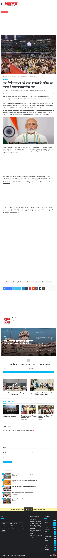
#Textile (3, 523)
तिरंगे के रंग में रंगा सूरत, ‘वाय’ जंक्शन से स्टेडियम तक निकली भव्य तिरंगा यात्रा (10, 415)
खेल (45, 538)
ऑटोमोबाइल (47, 549)
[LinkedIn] (23, 288)
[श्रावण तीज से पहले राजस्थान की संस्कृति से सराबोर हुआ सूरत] (7, 476)
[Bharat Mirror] (11, 4)
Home (5, 76)
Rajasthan (4, 528)
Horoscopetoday (18, 525)
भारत (8, 76)
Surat (49, 282)
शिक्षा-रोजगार (47, 529)
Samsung (9, 528)
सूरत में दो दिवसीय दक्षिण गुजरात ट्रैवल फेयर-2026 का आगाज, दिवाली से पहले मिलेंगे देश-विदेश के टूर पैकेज (28, 416)
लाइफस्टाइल (47, 543)
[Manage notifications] (54, 555)
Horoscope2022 (10, 525)
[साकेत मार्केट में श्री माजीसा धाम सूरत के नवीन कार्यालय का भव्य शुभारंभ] (7, 488)
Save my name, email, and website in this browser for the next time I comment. (21, 458)
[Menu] (1, 4)
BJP (7, 523)
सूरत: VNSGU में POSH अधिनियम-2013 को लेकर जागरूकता (23, 499)
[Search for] (55, 4)
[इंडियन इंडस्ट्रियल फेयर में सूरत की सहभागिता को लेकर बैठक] (7, 494)
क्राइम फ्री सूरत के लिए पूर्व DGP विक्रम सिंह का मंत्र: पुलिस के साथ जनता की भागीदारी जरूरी (45, 416)
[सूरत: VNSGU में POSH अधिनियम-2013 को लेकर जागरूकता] (7, 501)
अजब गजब (46, 547)
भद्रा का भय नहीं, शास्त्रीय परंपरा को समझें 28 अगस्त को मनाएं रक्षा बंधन (24, 480)
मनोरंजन (46, 540)
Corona (15, 523)
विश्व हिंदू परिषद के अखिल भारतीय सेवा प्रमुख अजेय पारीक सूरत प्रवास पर (35, 518)
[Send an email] (10, 93)
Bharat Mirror (7, 93)
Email (4, 452)
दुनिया (46, 545)
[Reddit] (33, 288)
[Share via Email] (40, 288)
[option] (28, 342)
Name (5, 447)
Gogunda (20, 523)
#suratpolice (20, 521)
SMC (14, 528)
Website (31, 452)
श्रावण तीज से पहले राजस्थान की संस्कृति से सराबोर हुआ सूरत (22, 474)
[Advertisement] (28, 23)
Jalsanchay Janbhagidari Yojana (15, 282)
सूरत (7, 79)
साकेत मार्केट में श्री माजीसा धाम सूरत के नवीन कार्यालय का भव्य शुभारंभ (21, 12)
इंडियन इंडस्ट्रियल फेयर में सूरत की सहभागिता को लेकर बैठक (22, 492)
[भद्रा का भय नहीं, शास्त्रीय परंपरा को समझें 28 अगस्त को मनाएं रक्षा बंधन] (7, 482)
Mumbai (24, 525)
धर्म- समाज (46, 522)
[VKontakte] (36, 288)
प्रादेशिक (46, 527)
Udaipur (3, 530)
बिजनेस (46, 525)
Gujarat (3, 525)
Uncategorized (48, 536)
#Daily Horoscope (5, 521)
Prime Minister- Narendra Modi (35, 282)
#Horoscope (13, 521)
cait (11, 523)
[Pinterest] (30, 288)
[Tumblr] (26, 288)
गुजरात (46, 531)
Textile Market (24, 528)
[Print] (43, 288)
